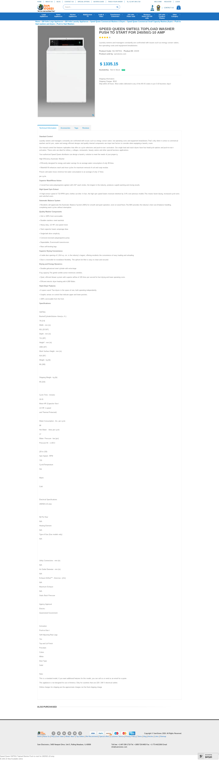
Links (157, 736)
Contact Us (69, 1)
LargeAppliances (44, 15)
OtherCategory (174, 15)
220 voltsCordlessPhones (162, 16)
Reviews (85, 128)
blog (144, 736)
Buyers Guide (99, 1)
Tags (76, 128)
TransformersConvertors (115, 15)
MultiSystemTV (87, 15)
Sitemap (163, 736)
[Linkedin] (64, 733)
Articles (150, 736)
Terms (139, 736)
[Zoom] (93, 115)
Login (177, 1)
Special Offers (83, 1)
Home (39, 1)
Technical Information (47, 128)
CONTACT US (169, 8)
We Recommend (92, 736)
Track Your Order (115, 1)
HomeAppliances (58, 15)
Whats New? (70, 736)
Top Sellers (80, 736)
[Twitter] (59, 733)
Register (167, 1)
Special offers (104, 736)
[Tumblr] (80, 733)
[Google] (69, 733)
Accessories (65, 128)
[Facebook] (53, 733)
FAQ (52, 736)
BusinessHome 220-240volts (147, 16)
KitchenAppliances (73, 15)
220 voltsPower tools (131, 15)
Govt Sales (60, 736)
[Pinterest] (75, 733)
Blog (59, 1)
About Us (49, 1)
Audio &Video (101, 15)
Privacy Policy (130, 736)
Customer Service (117, 736)
